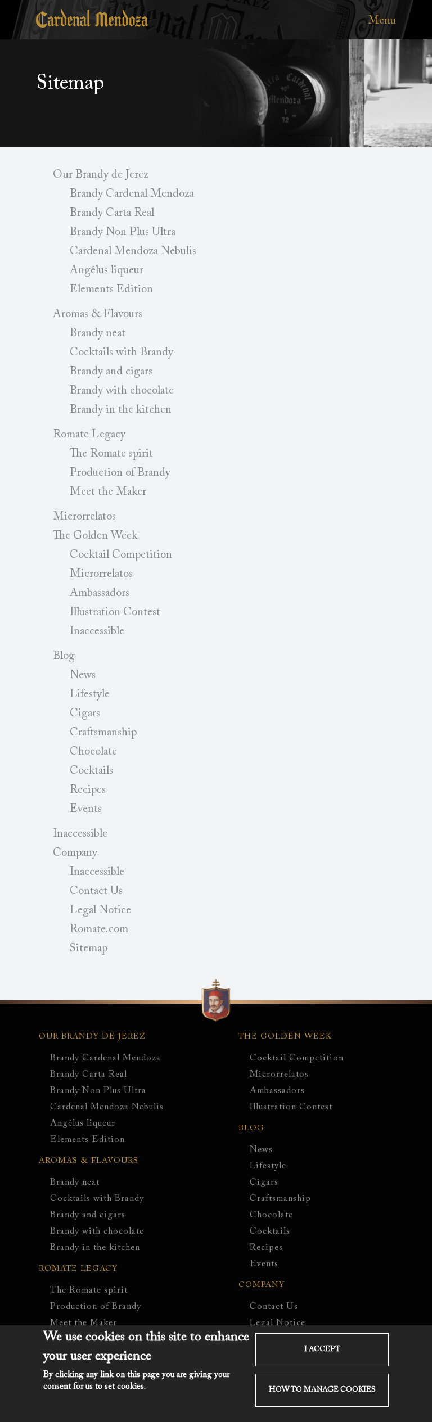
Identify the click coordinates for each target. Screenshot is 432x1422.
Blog (64, 656)
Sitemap (88, 948)
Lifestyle (90, 694)
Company (75, 853)
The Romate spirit (111, 453)
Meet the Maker (108, 492)
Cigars (85, 713)
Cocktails (91, 771)
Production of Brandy (120, 472)
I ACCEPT (322, 1349)
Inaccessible (97, 631)
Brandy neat (97, 333)
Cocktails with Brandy (121, 352)
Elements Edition (111, 289)
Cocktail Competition (121, 555)
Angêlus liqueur (106, 270)
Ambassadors (99, 593)
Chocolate (93, 751)
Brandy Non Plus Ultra (123, 232)
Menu (382, 20)
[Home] (92, 24)
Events (86, 809)
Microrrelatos (84, 516)
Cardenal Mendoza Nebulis (133, 251)
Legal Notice (100, 910)
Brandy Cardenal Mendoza (132, 194)
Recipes (88, 790)
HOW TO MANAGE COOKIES (322, 1390)
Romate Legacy (89, 434)
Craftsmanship (103, 732)
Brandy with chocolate (122, 390)
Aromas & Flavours (97, 314)
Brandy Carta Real (112, 213)
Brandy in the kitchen (121, 410)
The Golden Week (95, 535)
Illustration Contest (115, 612)
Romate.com (99, 929)
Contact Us (96, 891)
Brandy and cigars (111, 371)
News (83, 675)
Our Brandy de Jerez (100, 174)
